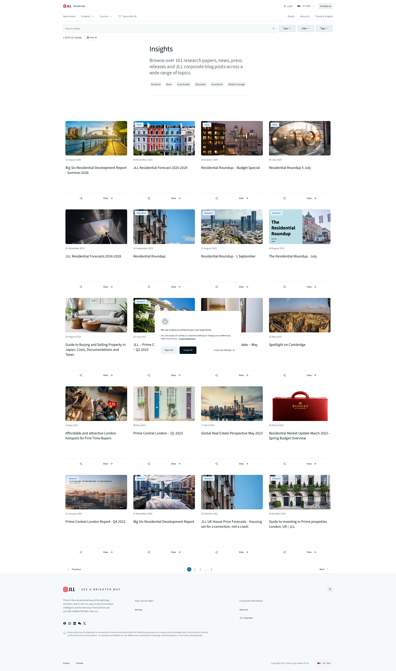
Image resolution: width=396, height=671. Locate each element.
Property (85, 16)
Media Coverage (236, 84)
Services (138, 609)
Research (156, 84)
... (206, 569)
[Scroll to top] (330, 589)
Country (104, 16)
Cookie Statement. (187, 338)
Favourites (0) (129, 16)
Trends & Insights (324, 16)
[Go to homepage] (91, 589)
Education (200, 84)
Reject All (169, 350)
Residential (79, 6)
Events (291, 16)
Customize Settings (222, 350)
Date (304, 28)
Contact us (325, 6)
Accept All (188, 350)
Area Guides (183, 84)
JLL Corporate (245, 618)
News (169, 84)
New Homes (69, 16)
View (105, 198)
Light (290, 6)
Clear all (93, 37)
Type (285, 28)
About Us (305, 16)
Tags (322, 28)
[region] (198, 335)
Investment (217, 84)
